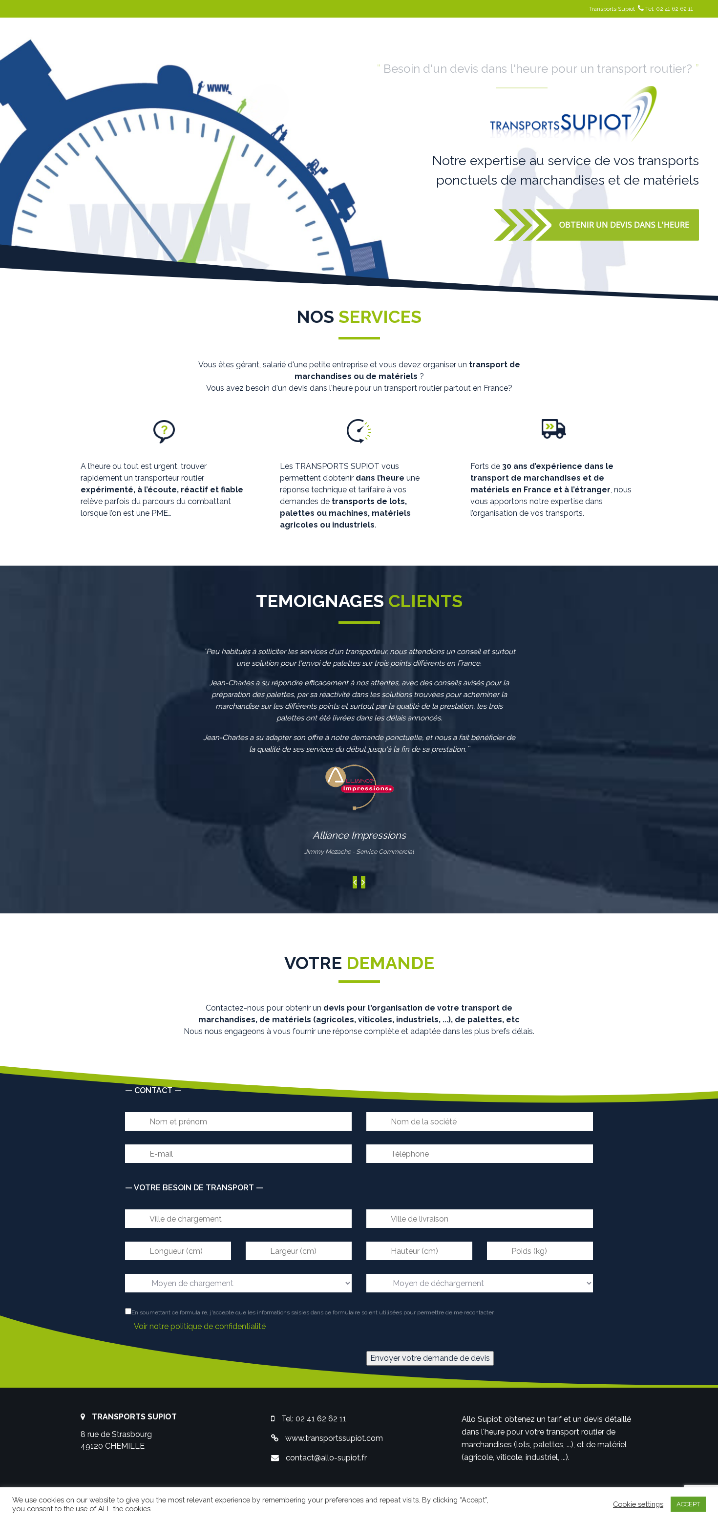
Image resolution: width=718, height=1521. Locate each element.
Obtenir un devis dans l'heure (624, 224)
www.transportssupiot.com (334, 1438)
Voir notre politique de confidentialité (200, 1326)
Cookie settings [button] (638, 1504)
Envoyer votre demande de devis (430, 1358)
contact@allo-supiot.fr (326, 1457)
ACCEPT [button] (688, 1504)
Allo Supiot (481, 1419)
